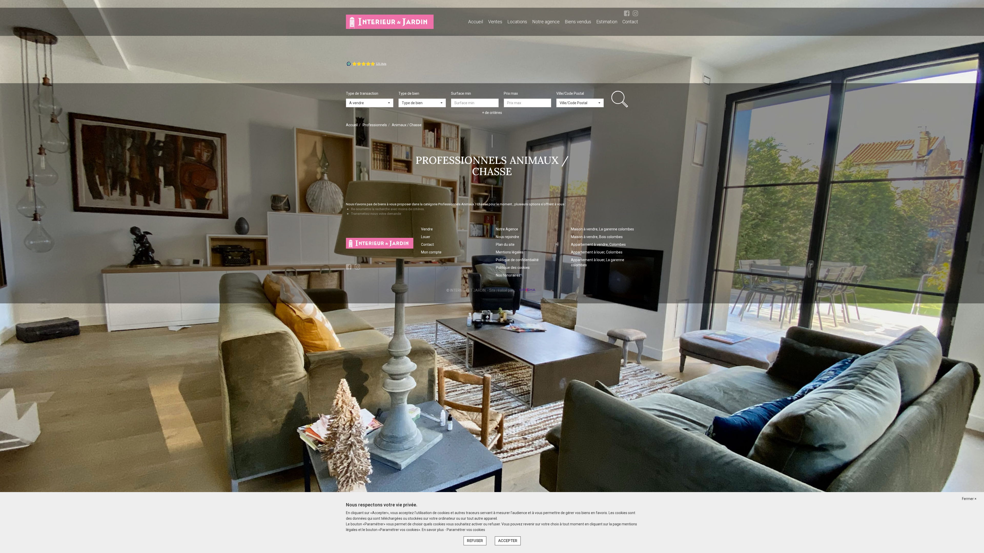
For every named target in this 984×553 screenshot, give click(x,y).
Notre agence (546, 21)
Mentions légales (509, 252)
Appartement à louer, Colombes (596, 252)
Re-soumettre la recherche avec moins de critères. (388, 209)
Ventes (495, 21)
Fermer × (969, 499)
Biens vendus (578, 21)
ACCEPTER (507, 540)
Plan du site (505, 244)
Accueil (475, 21)
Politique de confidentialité (517, 260)
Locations (517, 21)
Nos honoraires (508, 275)
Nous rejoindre (507, 237)
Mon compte (431, 252)
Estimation (606, 21)
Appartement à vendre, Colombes (598, 244)
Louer (425, 237)
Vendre (427, 229)
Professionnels (375, 125)
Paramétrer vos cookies (466, 530)
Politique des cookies (513, 267)
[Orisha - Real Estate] (527, 290)
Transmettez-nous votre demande (376, 214)
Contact (630, 21)
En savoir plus (433, 530)
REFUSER (475, 540)
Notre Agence (507, 229)
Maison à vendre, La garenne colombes (602, 229)
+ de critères (492, 113)
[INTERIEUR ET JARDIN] (390, 21)
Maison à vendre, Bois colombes (597, 237)
